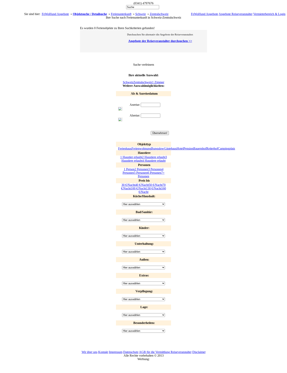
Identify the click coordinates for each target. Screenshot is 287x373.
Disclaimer (199, 352)
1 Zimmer (158, 82)
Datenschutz (130, 352)
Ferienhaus (125, 148)
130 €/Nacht (153, 188)
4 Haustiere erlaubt (154, 160)
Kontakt (103, 352)
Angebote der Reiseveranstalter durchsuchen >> (160, 41)
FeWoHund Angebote (204, 14)
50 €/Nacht (155, 184)
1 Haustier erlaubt (131, 157)
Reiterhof (212, 148)
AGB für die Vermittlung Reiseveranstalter (165, 352)
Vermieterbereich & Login (269, 14)
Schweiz (140, 14)
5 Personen (141, 172)
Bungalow (157, 148)
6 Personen (154, 172)
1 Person (129, 169)
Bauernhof (199, 148)
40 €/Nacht (142, 184)
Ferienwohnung (141, 148)
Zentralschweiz (159, 14)
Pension (188, 148)
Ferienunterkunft (121, 14)
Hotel (180, 148)
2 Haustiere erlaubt (153, 157)
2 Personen (141, 169)
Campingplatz (226, 148)
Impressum (115, 352)
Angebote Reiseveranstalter (235, 14)
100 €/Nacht (138, 188)
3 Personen (155, 169)
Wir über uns (89, 352)
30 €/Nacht (128, 184)
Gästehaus (170, 148)
